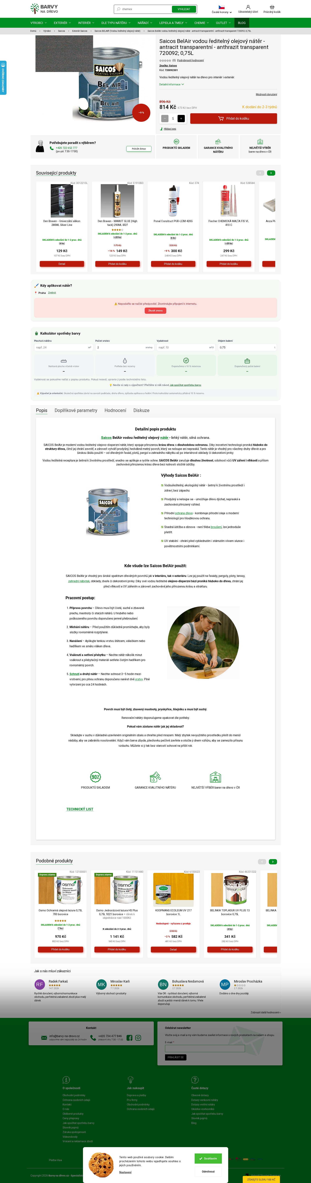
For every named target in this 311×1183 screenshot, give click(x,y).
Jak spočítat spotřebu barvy (185, 385)
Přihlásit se (176, 1057)
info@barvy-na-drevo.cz (64, 1036)
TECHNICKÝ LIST (79, 809)
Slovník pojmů (71, 1127)
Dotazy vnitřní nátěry (203, 1104)
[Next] (271, 173)
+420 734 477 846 (110, 1036)
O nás (66, 1109)
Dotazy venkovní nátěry (204, 1100)
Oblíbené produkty (73, 1113)
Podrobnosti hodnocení (190, 60)
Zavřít (179, 128)
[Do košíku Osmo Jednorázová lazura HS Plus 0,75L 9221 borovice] (117, 949)
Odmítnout (208, 1171)
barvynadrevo (138, 1038)
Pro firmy (132, 1100)
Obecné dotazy (200, 1095)
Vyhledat (184, 9)
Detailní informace (169, 84)
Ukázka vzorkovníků (202, 1109)
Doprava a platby (136, 1095)
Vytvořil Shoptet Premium (266, 1175)
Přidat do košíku (237, 118)
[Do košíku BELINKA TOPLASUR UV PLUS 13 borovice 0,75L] (230, 949)
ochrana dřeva (184, 513)
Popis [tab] (41, 410)
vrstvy (139, 679)
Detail (62, 263)
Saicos (106, 438)
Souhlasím (210, 1158)
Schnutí (74, 674)
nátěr (164, 438)
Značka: (168, 65)
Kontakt (67, 1104)
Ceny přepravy (71, 1118)
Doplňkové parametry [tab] (76, 410)
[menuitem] (38, 23)
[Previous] (260, 173)
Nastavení (125, 1172)
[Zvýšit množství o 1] (181, 118)
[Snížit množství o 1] (164, 118)
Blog (193, 1123)
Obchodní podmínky (74, 1095)
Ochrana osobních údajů (76, 1100)
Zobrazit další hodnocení (265, 1012)
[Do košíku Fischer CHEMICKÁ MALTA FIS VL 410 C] (229, 264)
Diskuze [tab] (141, 410)
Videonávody (70, 1136)
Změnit (52, 292)
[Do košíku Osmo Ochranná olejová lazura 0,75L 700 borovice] (60, 949)
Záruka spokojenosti (74, 1132)
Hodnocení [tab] (115, 410)
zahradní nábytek (79, 581)
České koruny (220, 12)
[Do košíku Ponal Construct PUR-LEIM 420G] (173, 264)
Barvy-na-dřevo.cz (129, 1038)
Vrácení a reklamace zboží (78, 1141)
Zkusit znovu (155, 310)
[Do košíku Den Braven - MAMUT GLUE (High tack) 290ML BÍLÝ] (117, 264)
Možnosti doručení (266, 94)
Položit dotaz (139, 148)
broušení (216, 527)
